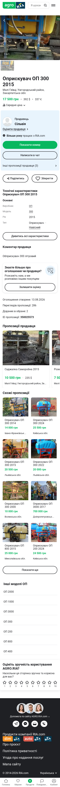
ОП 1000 (9, 601)
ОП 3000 (9, 611)
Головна (6, 785)
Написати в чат (30, 155)
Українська (47, 773)
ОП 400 (8, 651)
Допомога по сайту (30, 716)
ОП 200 (8, 631)
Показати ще (30, 569)
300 (31, 211)
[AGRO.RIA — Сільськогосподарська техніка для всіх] (15, 5)
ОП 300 (8, 621)
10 (55, 686)
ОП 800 (8, 641)
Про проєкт (11, 744)
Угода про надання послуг (23, 758)
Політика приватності (20, 751)
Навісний (34, 227)
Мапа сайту (12, 764)
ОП (30, 206)
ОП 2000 (9, 591)
